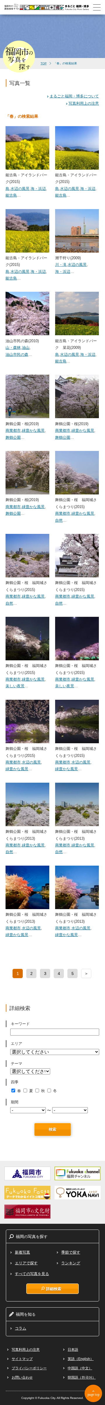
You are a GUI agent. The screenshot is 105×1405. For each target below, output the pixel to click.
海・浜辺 (38, 188)
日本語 (73, 1350)
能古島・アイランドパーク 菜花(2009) (76, 344)
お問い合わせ (22, 1377)
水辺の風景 (19, 188)
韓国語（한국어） (82, 1377)
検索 (52, 1129)
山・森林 (13, 347)
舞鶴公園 (13, 437)
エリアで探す (26, 1263)
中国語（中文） (80, 1368)
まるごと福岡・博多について (74, 96)
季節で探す (70, 1252)
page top (93, 1395)
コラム (20, 1328)
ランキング (70, 1263)
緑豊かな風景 (33, 430)
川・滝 (60, 264)
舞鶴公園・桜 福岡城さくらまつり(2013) (26, 834)
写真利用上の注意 (84, 103)
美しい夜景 (15, 686)
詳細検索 (53, 1288)
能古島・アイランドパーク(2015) (26, 178)
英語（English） (81, 1359)
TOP (44, 63)
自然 (59, 520)
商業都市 (13, 430)
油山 (25, 347)
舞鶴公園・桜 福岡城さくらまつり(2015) (76, 503)
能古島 (11, 195)
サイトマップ (22, 1359)
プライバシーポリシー (29, 1368)
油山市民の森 (17, 354)
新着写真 (22, 1252)
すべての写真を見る (32, 1274)
